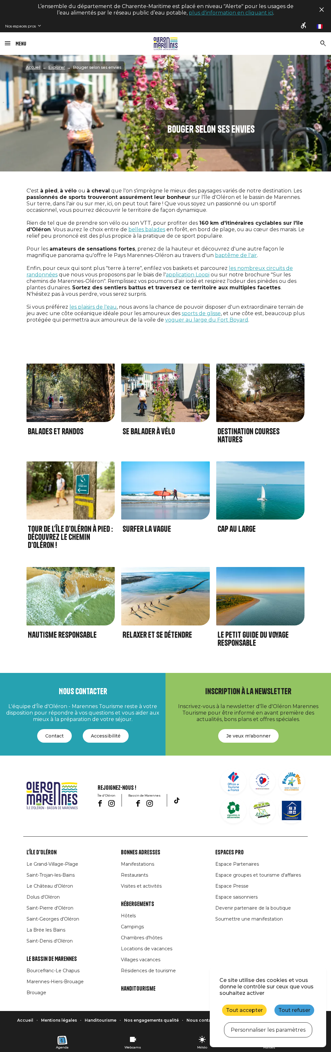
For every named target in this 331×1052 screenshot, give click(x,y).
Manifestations (137, 864)
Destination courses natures (249, 435)
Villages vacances (140, 959)
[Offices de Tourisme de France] (233, 781)
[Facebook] (100, 803)
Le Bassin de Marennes (52, 959)
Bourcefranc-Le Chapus (53, 970)
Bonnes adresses (140, 852)
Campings (132, 926)
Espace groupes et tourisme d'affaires (258, 875)
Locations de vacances (146, 948)
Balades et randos (55, 431)
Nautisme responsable (62, 635)
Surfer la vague (147, 529)
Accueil (33, 67)
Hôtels (128, 915)
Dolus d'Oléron (43, 897)
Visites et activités (141, 886)
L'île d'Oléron (42, 852)
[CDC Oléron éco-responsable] (262, 810)
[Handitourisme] (304, 26)
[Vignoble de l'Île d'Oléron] (233, 810)
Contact (54, 736)
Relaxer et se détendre (157, 635)
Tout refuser (294, 1010)
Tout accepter (244, 1010)
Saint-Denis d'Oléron (50, 941)
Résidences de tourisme (148, 970)
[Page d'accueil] (166, 43)
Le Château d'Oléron (50, 886)
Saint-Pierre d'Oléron (50, 908)
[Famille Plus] (291, 781)
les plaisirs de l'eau (93, 307)
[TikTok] (177, 800)
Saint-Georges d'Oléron (53, 919)
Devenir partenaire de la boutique (253, 908)
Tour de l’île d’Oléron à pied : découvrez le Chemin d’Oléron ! (70, 537)
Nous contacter (203, 1020)
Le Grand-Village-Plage (52, 864)
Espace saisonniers (236, 897)
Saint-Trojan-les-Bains (51, 875)
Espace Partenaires (237, 864)
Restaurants (134, 875)
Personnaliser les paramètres (268, 1030)
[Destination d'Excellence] (262, 781)
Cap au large (237, 529)
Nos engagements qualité (151, 1020)
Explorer (56, 67)
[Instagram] (111, 803)
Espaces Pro (229, 852)
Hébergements (137, 904)
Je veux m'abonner (248, 736)
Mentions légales (59, 1020)
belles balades (146, 229)
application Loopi (187, 275)
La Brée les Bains (46, 930)
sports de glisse (201, 313)
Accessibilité (106, 736)
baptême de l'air (236, 255)
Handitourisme (138, 989)
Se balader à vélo (149, 431)
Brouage (36, 992)
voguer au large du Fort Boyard (206, 320)
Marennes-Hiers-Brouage (55, 981)
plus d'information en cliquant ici (231, 13)
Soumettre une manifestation (249, 919)
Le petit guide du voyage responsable (253, 639)
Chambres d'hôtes (141, 937)
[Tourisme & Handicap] (291, 810)
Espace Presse (232, 886)
